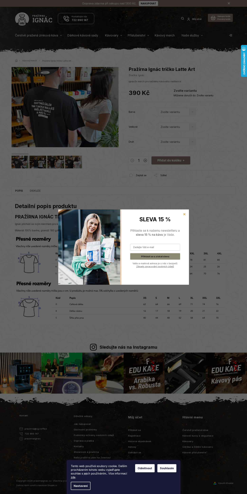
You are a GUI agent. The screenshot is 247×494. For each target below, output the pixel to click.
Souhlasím (167, 468)
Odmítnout (145, 468)
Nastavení (81, 486)
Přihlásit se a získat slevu (155, 256)
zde (73, 477)
